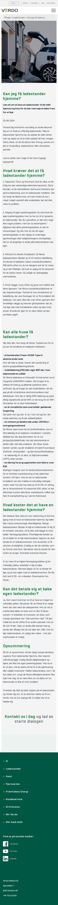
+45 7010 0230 (10, 896)
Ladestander (19, 18)
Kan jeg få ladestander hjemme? (37, 18)
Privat (7, 18)
